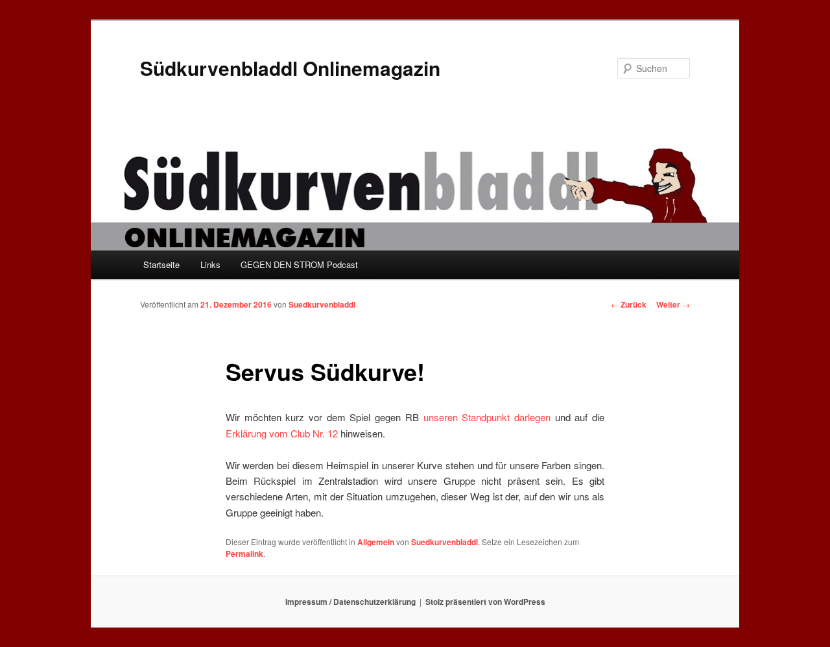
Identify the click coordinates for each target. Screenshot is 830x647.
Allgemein (375, 542)
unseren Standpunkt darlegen (487, 417)
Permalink (244, 553)
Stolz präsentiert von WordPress (485, 601)
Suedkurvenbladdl (322, 304)
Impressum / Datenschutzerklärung (350, 601)
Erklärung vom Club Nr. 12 (282, 433)
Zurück (628, 304)
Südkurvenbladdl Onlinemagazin (290, 68)
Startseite (161, 264)
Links (210, 264)
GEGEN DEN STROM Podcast (299, 264)
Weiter (673, 304)
